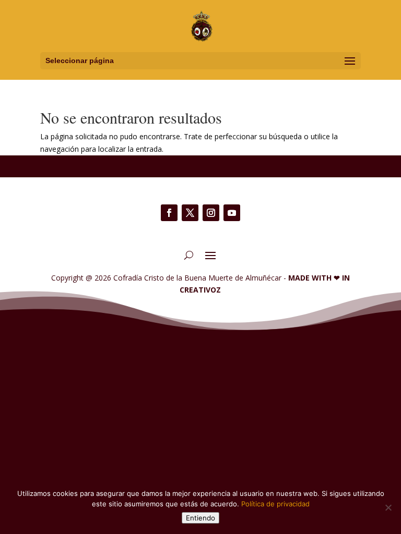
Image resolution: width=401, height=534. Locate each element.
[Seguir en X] (190, 212)
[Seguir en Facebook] (169, 212)
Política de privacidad (275, 504)
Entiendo (200, 518)
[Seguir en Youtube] (231, 212)
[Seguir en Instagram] (211, 212)
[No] (388, 507)
